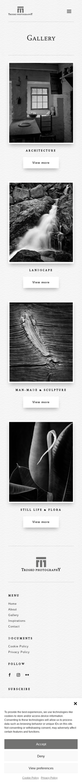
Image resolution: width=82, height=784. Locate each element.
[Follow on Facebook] (9, 674)
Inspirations (17, 620)
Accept (41, 744)
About (12, 609)
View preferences (41, 768)
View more (41, 162)
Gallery (13, 615)
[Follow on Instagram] (18, 674)
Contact (14, 626)
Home (12, 603)
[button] (75, 703)
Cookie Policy (30, 777)
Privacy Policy (49, 777)
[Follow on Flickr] (27, 674)
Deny (41, 756)
